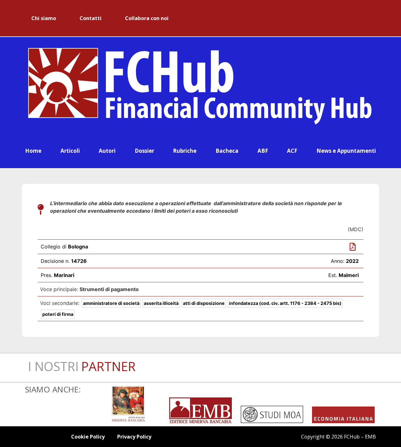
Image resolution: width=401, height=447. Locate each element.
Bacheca (227, 150)
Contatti (91, 18)
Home (33, 150)
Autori (107, 150)
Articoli (70, 150)
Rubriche (184, 150)
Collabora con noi (147, 18)
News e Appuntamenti (346, 150)
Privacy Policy (134, 436)
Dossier (144, 150)
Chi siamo (43, 18)
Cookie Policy (88, 436)
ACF (292, 150)
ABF (263, 150)
